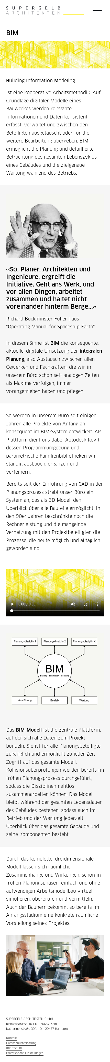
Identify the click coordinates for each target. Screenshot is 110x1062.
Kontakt (11, 1038)
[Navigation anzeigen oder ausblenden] (97, 10)
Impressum (14, 1048)
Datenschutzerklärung (21, 1043)
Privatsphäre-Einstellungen (24, 1053)
